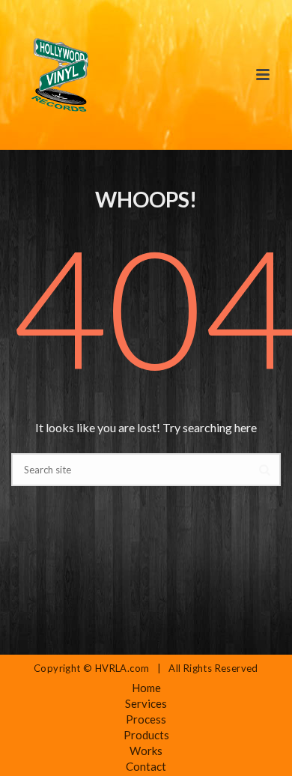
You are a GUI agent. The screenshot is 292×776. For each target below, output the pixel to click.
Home (146, 688)
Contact (146, 766)
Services (146, 703)
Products (146, 735)
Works (146, 751)
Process (146, 719)
